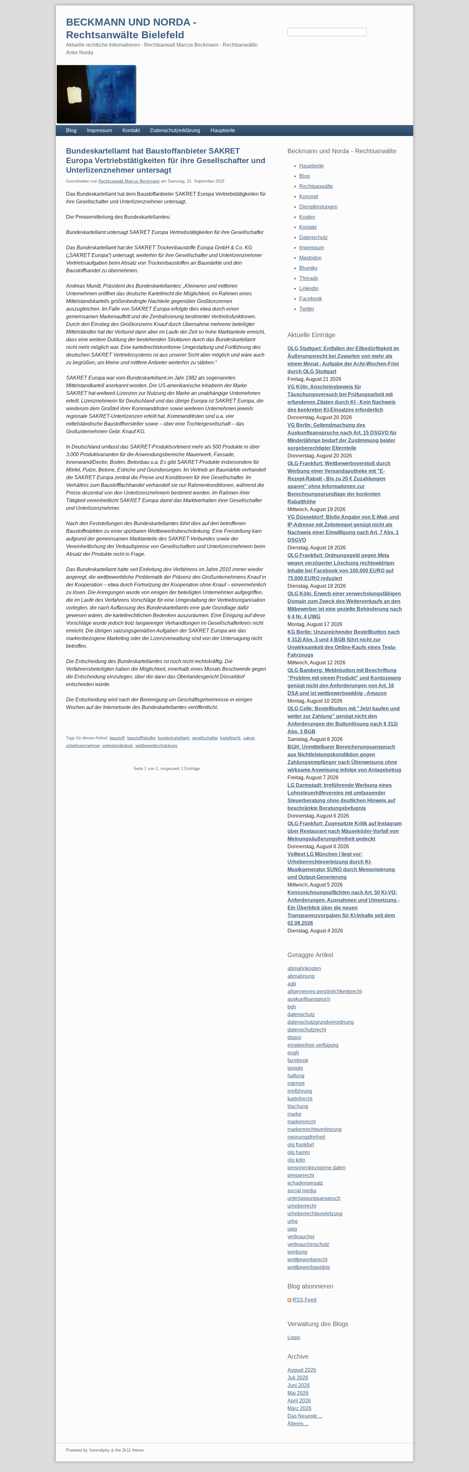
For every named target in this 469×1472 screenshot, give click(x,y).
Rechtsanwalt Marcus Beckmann (129, 181)
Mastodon (310, 257)
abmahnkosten (304, 968)
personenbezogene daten (316, 1167)
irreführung (299, 1091)
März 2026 (299, 1408)
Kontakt (131, 130)
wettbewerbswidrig (308, 1267)
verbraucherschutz (308, 1244)
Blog (71, 130)
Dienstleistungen (318, 206)
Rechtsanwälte (316, 186)
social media (301, 1190)
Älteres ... (298, 1423)
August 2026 (301, 1370)
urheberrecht (301, 1206)
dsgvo (294, 1037)
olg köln (296, 1160)
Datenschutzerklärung (175, 130)
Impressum (99, 130)
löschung (297, 1106)
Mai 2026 (298, 1393)
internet (295, 1083)
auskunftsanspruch (308, 999)
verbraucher (301, 1236)
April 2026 (299, 1400)
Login (293, 1337)
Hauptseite (223, 130)
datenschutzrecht (306, 1029)
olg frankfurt (300, 1144)
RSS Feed (304, 1299)
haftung (295, 1075)
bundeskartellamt (174, 738)
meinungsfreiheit (306, 1137)
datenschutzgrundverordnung (320, 1022)
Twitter (306, 309)
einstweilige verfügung (313, 1045)
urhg (292, 1221)
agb (291, 983)
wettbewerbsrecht (307, 1259)
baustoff (117, 738)
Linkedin (309, 288)
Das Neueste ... (304, 1416)
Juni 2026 (298, 1385)
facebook (297, 1060)
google (295, 1068)
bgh (291, 1006)
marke (294, 1114)
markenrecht (301, 1121)
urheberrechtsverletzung (314, 1213)
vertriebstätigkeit (117, 745)
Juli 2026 (297, 1377)
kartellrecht (230, 738)
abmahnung (301, 976)
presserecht (300, 1175)
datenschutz (301, 1014)
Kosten (307, 217)
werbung (297, 1252)
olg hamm (298, 1152)
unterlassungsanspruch (313, 1198)
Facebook (310, 298)
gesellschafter (205, 738)
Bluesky (308, 268)
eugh (293, 1052)
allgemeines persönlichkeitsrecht (324, 991)
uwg (292, 1229)
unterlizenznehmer (83, 745)
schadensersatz (305, 1183)
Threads (308, 278)
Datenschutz (313, 237)
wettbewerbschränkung (156, 745)
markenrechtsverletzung (314, 1129)
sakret (249, 738)
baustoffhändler (141, 738)
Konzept (308, 196)
